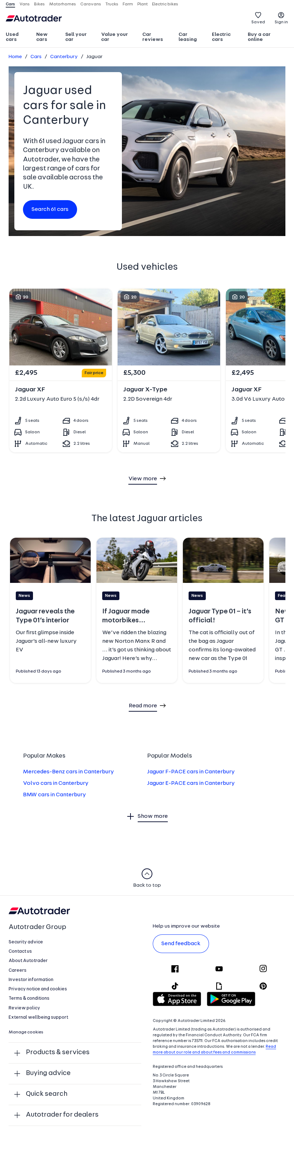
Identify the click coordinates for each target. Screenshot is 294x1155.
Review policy (24, 1008)
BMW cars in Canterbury (54, 795)
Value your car (114, 37)
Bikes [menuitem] (39, 4)
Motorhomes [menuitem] (62, 4)
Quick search (46, 1094)
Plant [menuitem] (142, 4)
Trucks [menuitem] (111, 4)
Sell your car (76, 37)
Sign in (281, 22)
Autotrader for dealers (62, 1115)
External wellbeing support (38, 1017)
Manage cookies (26, 1032)
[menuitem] (18, 37)
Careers (18, 970)
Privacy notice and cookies (38, 989)
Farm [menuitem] (128, 4)
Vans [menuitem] (24, 4)
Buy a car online (259, 37)
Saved (258, 22)
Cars (36, 57)
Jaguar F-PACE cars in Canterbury (191, 772)
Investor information (31, 979)
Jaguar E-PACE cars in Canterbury (191, 783)
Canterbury (64, 57)
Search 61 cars (50, 209)
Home (15, 57)
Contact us (20, 951)
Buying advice (48, 1073)
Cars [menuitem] (10, 4)
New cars (42, 37)
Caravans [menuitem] (90, 4)
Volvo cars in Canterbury (56, 783)
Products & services (58, 1052)
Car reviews (152, 37)
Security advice (26, 942)
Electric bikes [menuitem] (165, 4)
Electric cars (221, 37)
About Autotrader (28, 960)
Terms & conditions (29, 998)
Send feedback (180, 944)
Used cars (12, 37)
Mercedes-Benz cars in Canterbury (68, 772)
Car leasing (188, 37)
